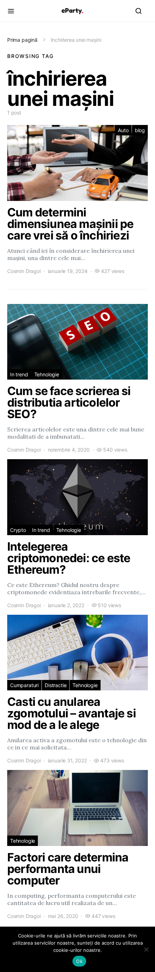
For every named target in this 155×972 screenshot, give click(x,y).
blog (140, 130)
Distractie (55, 685)
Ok (79, 961)
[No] (146, 949)
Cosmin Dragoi (24, 271)
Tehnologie (46, 374)
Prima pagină (22, 40)
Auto (123, 130)
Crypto (18, 530)
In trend (19, 374)
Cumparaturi (24, 685)
